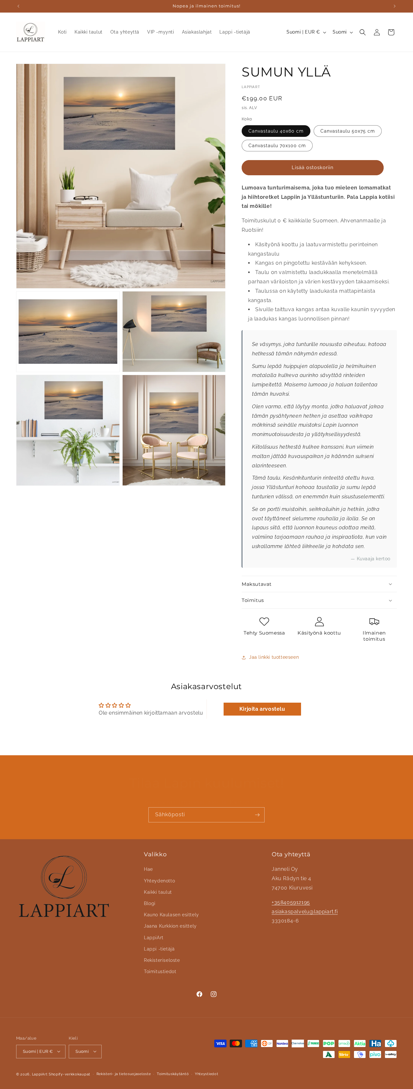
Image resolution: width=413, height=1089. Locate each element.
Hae (148, 869)
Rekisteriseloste (162, 959)
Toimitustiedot (160, 971)
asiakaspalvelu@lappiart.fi (305, 911)
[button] (363, 32)
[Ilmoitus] (395, 6)
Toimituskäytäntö (173, 1074)
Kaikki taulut (158, 891)
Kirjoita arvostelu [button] (262, 709)
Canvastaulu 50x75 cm (347, 131)
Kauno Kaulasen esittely (171, 914)
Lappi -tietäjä (159, 948)
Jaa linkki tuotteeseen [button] (274, 657)
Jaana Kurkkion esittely (170, 926)
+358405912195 (291, 902)
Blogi (150, 903)
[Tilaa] (257, 814)
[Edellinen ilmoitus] (18, 6)
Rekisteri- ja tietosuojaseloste (123, 1074)
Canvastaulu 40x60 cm (276, 131)
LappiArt (154, 937)
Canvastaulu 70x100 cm (277, 145)
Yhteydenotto (159, 880)
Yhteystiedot (206, 1074)
